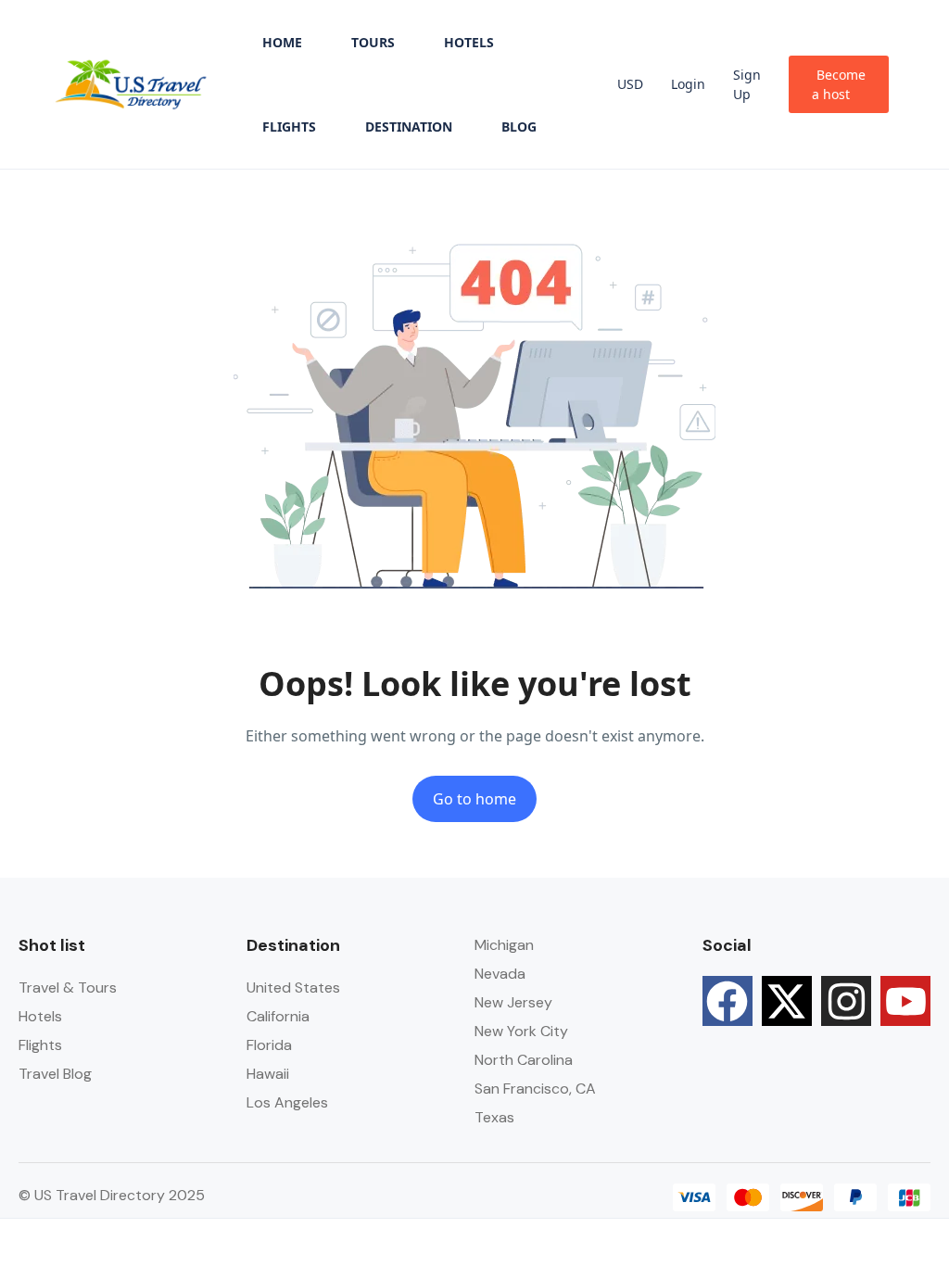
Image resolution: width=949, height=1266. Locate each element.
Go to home (474, 799)
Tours (373, 42)
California (278, 1016)
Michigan (504, 945)
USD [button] (630, 84)
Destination (408, 126)
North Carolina (523, 1060)
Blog (519, 126)
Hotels (469, 42)
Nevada (499, 973)
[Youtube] (905, 1001)
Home (282, 42)
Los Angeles (287, 1102)
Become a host (839, 84)
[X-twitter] (787, 1001)
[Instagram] (846, 1001)
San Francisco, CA (535, 1088)
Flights (289, 126)
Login (688, 84)
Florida (269, 1045)
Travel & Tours (68, 987)
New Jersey (513, 1002)
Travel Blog (55, 1073)
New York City (521, 1031)
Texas (494, 1117)
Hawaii (268, 1073)
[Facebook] (727, 1001)
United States (293, 987)
